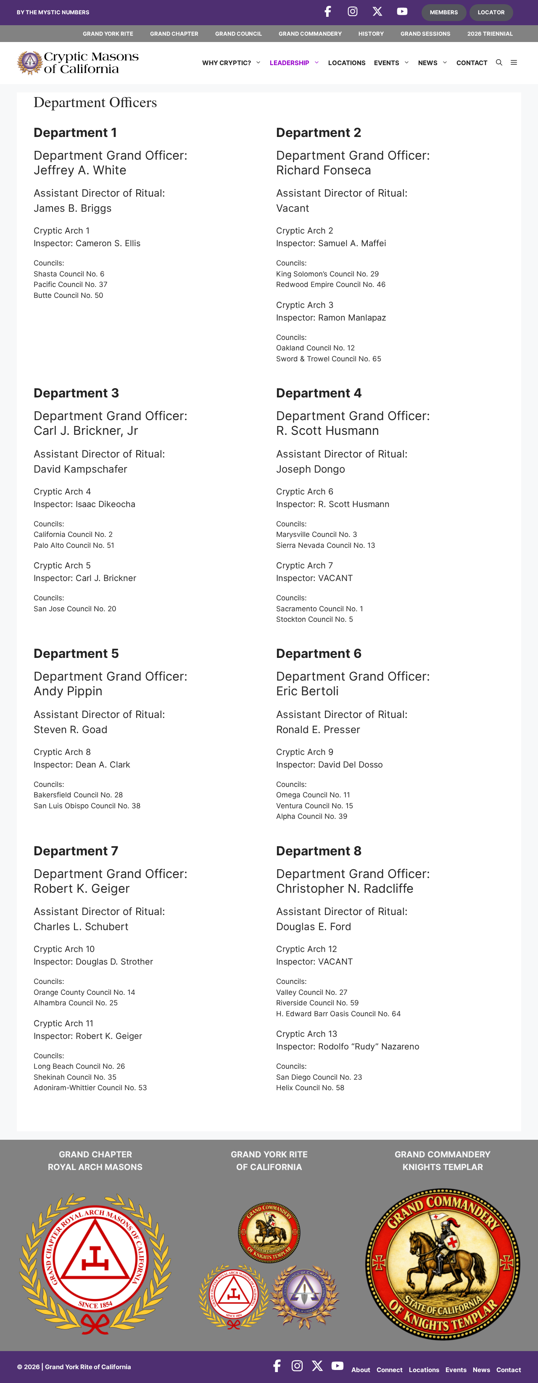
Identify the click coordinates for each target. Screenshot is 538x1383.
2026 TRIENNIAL (490, 33)
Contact (472, 63)
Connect (390, 1370)
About (360, 1370)
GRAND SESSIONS (426, 33)
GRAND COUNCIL (238, 33)
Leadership (289, 63)
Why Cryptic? (226, 63)
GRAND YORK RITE (108, 33)
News (428, 63)
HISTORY (371, 33)
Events (386, 63)
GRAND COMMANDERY (310, 33)
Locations (347, 63)
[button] (499, 63)
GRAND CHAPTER (174, 33)
